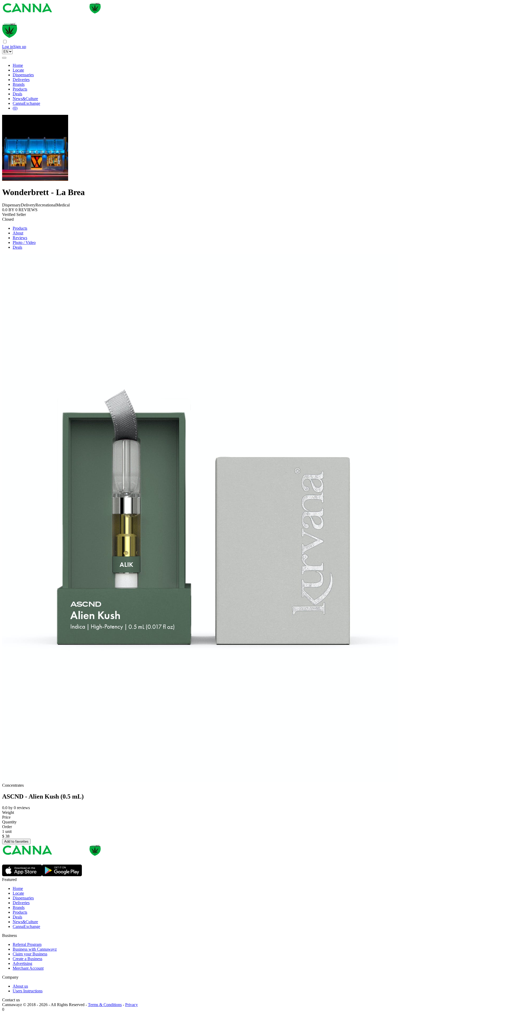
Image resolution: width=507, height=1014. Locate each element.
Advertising (22, 963)
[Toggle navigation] (4, 58)
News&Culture (25, 98)
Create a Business (27, 958)
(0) (15, 108)
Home (18, 65)
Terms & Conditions (105, 1004)
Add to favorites (16, 841)
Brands (19, 84)
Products (20, 89)
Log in (7, 46)
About (18, 233)
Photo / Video (24, 242)
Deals (17, 94)
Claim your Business (30, 954)
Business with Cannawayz (35, 949)
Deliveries (21, 79)
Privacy (131, 1004)
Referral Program (27, 944)
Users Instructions (28, 991)
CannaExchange (26, 103)
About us (20, 986)
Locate (18, 70)
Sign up (19, 46)
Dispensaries (23, 75)
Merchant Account (28, 968)
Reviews (20, 237)
